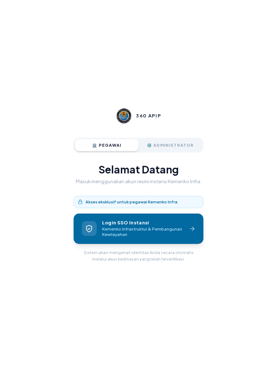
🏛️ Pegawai (106, 144)
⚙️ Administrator (170, 144)
